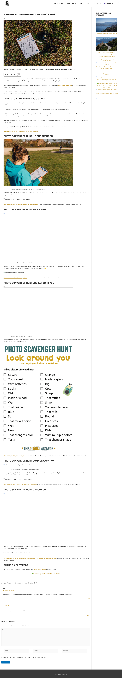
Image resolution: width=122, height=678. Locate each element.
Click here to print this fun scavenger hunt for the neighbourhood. (21, 204)
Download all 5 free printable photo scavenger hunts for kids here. (21, 131)
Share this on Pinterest (40, 569)
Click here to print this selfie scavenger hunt (15, 278)
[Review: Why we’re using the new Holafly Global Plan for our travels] (107, 56)
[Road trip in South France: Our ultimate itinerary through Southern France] (107, 63)
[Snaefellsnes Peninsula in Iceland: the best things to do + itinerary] (107, 90)
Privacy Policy (65, 671)
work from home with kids (65, 85)
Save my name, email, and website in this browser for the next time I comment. (24, 657)
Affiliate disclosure (58, 671)
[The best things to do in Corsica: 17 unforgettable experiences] (106, 25)
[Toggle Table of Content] (17, 74)
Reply (88, 598)
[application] (64, 4)
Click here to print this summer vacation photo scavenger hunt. (20, 484)
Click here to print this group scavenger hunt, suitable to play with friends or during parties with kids (30, 558)
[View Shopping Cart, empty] (118, 4)
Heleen (7, 605)
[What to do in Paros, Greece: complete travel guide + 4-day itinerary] (107, 77)
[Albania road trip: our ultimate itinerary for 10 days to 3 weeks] (107, 83)
